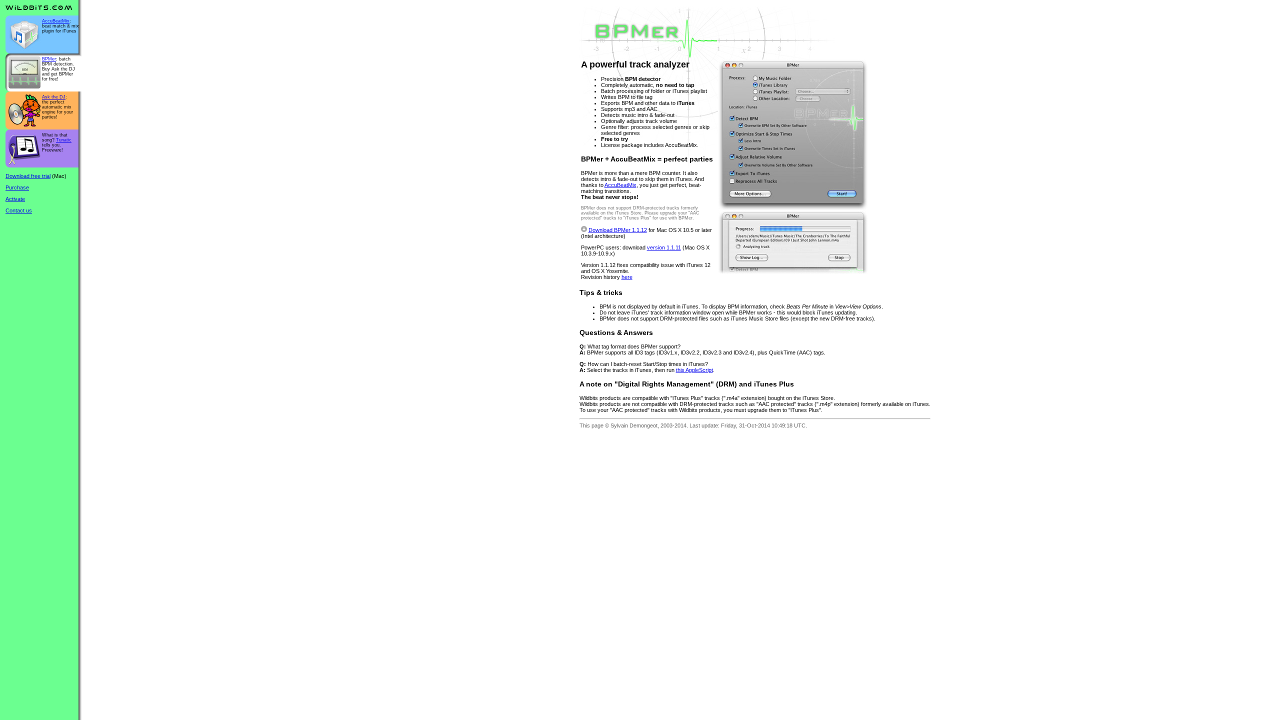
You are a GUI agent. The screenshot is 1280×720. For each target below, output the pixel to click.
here (627, 277)
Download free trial (28, 176)
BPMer (49, 59)
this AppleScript (694, 370)
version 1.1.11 (664, 247)
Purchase (17, 187)
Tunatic (64, 140)
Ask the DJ (54, 97)
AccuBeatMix (56, 21)
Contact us (19, 211)
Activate (15, 199)
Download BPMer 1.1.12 (617, 230)
